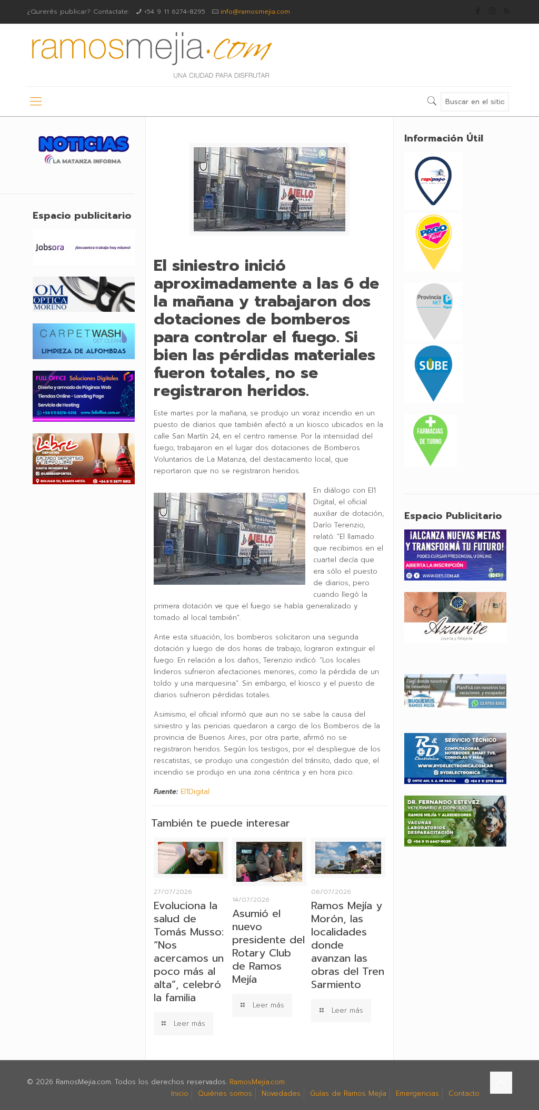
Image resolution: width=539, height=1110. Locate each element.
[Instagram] (492, 11)
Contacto (464, 1093)
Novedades (281, 1093)
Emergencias (417, 1093)
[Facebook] (478, 11)
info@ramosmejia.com (255, 11)
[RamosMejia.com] (150, 55)
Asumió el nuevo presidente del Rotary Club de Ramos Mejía (268, 946)
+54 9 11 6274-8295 (174, 11)
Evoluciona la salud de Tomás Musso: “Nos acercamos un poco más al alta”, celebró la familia (189, 951)
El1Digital (195, 792)
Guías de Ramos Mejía (348, 1093)
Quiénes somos (225, 1093)
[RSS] (506, 11)
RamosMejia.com (257, 1082)
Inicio (179, 1093)
